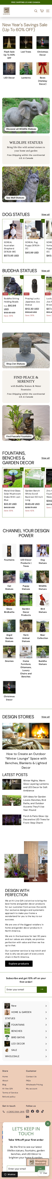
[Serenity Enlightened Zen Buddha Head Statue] (26, 350)
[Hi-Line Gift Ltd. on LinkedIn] (27, 1116)
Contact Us (31, 1076)
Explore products (19, 963)
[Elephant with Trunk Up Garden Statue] (26, 115)
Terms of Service (10, 1092)
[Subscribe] (42, 989)
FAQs (28, 1080)
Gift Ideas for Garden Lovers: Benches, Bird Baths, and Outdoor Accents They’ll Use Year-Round (34, 803)
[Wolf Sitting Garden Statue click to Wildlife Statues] (26, 184)
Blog (4, 1084)
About (5, 1080)
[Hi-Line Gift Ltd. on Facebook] (32, 1111)
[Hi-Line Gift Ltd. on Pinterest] (37, 1111)
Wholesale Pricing (34, 1084)
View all (45, 214)
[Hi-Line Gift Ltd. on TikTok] (42, 1111)
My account (31, 1088)
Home (5, 1076)
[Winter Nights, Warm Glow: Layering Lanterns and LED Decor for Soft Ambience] (11, 784)
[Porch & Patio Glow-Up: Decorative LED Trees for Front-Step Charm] (11, 820)
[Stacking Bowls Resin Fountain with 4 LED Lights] (26, 423)
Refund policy (8, 1096)
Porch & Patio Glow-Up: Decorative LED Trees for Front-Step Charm (36, 819)
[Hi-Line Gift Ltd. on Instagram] (27, 1111)
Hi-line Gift (7, 1088)
